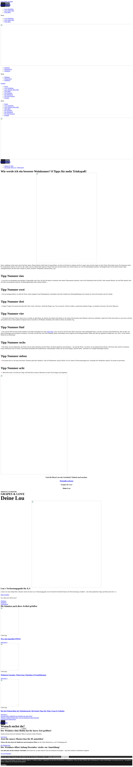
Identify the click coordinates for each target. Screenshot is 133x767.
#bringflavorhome (66, 481)
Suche (2, 728)
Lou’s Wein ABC (9, 10)
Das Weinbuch (8, 94)
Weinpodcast (8, 69)
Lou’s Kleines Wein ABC (11, 90)
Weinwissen (20, 167)
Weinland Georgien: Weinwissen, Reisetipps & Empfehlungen (23, 675)
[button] (66, 15)
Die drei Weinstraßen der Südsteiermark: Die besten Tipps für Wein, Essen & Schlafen (32, 711)
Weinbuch (7, 71)
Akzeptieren (65, 757)
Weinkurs (7, 68)
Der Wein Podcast (9, 96)
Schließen (3, 764)
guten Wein (50, 331)
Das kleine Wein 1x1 (10, 167)
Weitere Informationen (54, 757)
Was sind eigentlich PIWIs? (11, 639)
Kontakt (6, 98)
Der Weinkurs (8, 93)
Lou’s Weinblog (8, 9)
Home (6, 86)
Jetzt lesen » (4, 642)
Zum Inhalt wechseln (7, 1)
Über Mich (7, 12)
